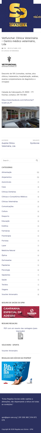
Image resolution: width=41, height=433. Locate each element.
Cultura (4, 211)
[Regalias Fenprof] (17, 384)
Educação (6, 221)
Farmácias (6, 231)
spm (4, 48)
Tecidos (5, 285)
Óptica (4, 255)
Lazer (4, 245)
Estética (5, 226)
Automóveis (6, 182)
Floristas (5, 241)
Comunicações (7, 206)
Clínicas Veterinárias (11, 51)
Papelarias (6, 265)
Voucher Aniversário (10, 294)
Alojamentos (7, 177)
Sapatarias (6, 275)
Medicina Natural (8, 250)
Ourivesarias (6, 260)
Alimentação (7, 172)
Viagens (5, 289)
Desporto (5, 216)
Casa (4, 187)
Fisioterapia (6, 236)
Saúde (4, 280)
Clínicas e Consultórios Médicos (14, 197)
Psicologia (6, 270)
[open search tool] (34, 16)
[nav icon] (38, 16)
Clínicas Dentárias (9, 192)
